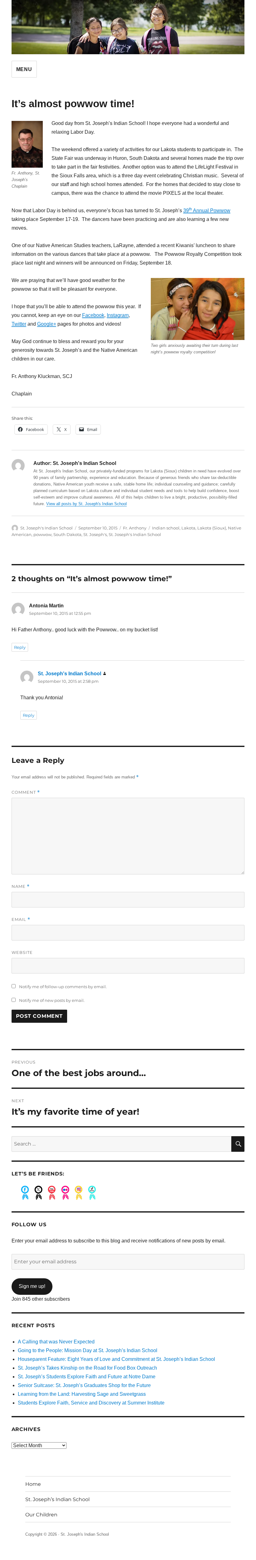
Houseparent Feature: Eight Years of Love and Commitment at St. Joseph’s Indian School (116, 1359)
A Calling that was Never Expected (56, 1341)
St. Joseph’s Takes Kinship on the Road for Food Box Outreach (87, 1368)
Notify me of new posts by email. (52, 1000)
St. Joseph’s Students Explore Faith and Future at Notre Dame (86, 1376)
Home (33, 1484)
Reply (20, 647)
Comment (26, 792)
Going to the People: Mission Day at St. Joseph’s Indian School (87, 1350)
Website (22, 952)
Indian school (166, 527)
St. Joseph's (95, 534)
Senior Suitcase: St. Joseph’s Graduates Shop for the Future (84, 1385)
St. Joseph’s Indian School (57, 1499)
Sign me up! (32, 1286)
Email (21, 919)
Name (21, 886)
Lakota (188, 527)
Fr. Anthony (134, 527)
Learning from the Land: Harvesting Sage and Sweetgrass (82, 1394)
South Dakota (67, 534)
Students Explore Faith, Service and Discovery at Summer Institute (91, 1402)
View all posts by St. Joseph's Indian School (86, 503)
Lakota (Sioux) (211, 527)
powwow (42, 534)
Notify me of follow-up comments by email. (63, 986)
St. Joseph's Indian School (46, 527)
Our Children (41, 1515)
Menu (24, 69)
